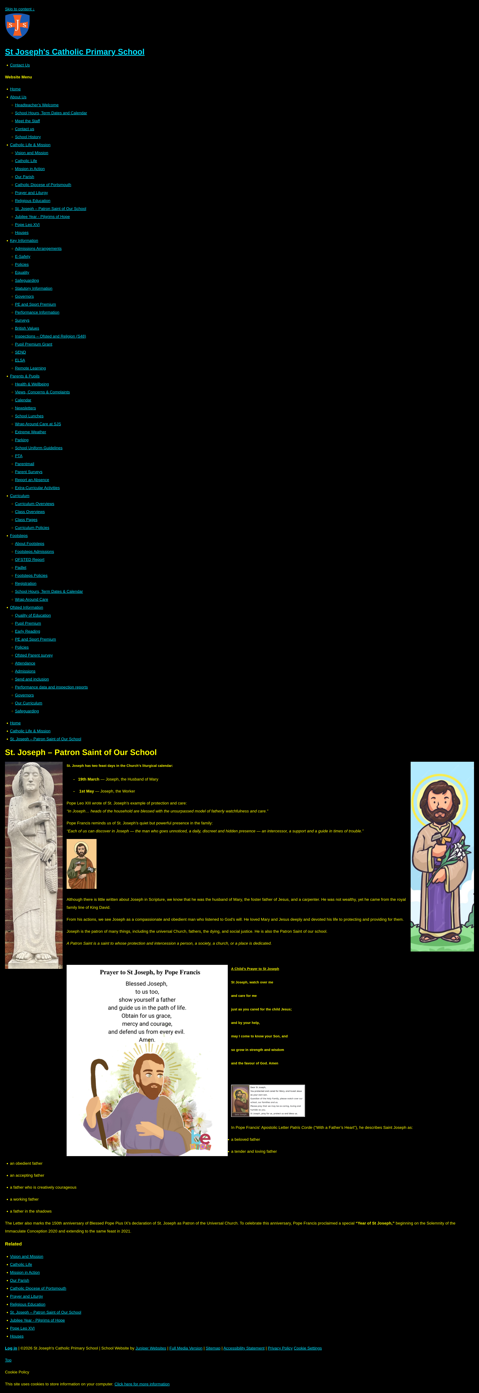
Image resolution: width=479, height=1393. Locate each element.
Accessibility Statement (244, 1348)
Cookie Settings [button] (308, 1348)
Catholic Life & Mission (30, 731)
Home (15, 723)
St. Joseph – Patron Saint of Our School (45, 739)
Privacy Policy (280, 1348)
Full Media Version (185, 1348)
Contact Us (20, 65)
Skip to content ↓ (20, 9)
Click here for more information (142, 1384)
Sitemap (213, 1348)
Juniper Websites (150, 1348)
